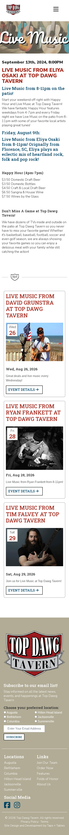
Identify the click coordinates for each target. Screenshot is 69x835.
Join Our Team (47, 762)
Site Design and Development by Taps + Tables (34, 826)
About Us (44, 784)
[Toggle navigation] (56, 9)
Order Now (45, 768)
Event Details (22, 390)
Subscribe (14, 737)
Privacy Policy (29, 822)
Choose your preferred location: (31, 707)
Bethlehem (12, 768)
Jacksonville (12, 784)
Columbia (10, 773)
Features (43, 773)
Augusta (10, 762)
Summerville (13, 789)
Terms (44, 822)
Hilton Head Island (17, 779)
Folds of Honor (48, 779)
